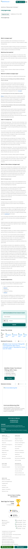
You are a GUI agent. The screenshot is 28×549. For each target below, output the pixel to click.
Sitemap (3, 525)
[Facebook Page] (20, 520)
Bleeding (5, 288)
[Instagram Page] (20, 524)
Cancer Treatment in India (7, 536)
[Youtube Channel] (20, 522)
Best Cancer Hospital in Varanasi (8, 541)
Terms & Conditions (5, 522)
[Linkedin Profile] (20, 526)
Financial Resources (19, 472)
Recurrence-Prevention (20, 458)
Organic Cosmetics (6, 489)
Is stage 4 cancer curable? (7, 532)
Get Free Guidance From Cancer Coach (14, 313)
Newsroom (4, 452)
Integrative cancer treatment (7, 539)
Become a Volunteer (6, 458)
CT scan (20, 91)
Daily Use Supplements (7, 481)
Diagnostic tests (5, 14)
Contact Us (4, 454)
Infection (5, 292)
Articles (15, 7)
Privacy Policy (4, 523)
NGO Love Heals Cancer (20, 474)
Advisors (4, 448)
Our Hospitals (5, 438)
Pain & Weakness (18, 444)
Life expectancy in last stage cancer (8, 531)
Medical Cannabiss (19, 450)
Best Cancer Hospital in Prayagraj (8, 542)
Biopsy (2, 96)
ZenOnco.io (4, 520)
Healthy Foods (5, 487)
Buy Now (9, 378)
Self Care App (18, 460)
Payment (4, 456)
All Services (17, 436)
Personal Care (5, 491)
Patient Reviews (5, 450)
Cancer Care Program (20, 442)
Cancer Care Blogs (19, 468)
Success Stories (18, 470)
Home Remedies (18, 465)
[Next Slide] (25, 341)
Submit (14, 324)
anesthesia (7, 214)
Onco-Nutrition (18, 446)
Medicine (4, 478)
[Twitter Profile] (20, 528)
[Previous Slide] (15, 341)
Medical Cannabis (6, 479)
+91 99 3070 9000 (14, 422)
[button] (19, 341)
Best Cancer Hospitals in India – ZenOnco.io (10, 544)
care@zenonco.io (14, 420)
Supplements (5, 483)
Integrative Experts (6, 467)
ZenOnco (3, 7)
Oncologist (4, 465)
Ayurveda (17, 448)
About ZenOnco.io (6, 436)
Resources (9, 7)
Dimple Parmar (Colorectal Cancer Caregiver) (10, 537)
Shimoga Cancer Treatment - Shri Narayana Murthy (11, 534)
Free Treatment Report (20, 467)
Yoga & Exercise (18, 456)
